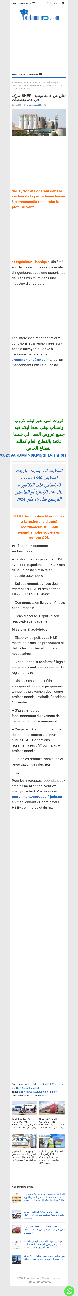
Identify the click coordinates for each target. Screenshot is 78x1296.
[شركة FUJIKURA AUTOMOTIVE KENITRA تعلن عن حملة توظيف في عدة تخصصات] (24, 1109)
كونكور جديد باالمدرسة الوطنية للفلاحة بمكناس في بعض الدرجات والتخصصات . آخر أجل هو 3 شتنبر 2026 (43, 1244)
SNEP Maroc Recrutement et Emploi (38, 1091)
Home (14, 83)
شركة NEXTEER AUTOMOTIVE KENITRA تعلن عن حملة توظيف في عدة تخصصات (44, 1229)
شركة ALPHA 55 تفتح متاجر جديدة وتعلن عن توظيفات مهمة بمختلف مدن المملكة (44, 1257)
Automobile (25, 83)
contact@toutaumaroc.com (39, 1281)
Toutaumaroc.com (32, 1278)
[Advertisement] (39, 46)
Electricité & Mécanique (45, 83)
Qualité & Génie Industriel (25, 85)
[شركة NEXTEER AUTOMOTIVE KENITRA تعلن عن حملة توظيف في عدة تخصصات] (52, 1109)
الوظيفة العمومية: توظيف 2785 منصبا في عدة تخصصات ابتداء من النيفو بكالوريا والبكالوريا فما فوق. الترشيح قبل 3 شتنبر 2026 (38, 1199)
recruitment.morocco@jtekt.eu (37, 797)
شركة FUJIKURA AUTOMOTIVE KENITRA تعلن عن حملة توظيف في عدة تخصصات (44, 1214)
